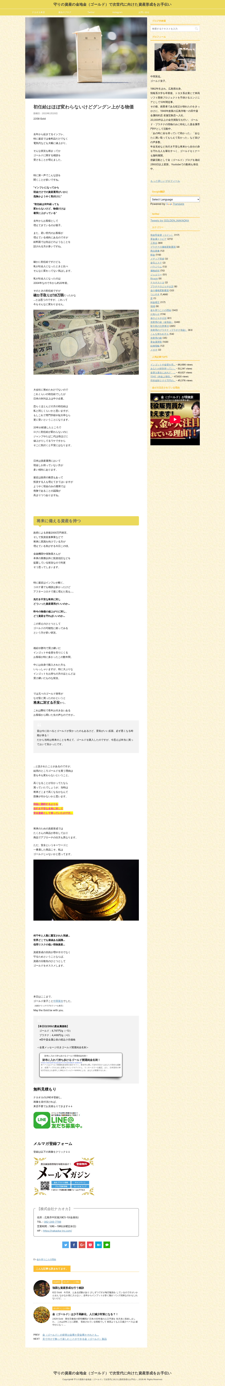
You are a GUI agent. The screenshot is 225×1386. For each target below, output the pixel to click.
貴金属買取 (156, 341)
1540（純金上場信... (161, 376)
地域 (152, 306)
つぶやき (155, 294)
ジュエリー (156, 274)
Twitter (91, 12)
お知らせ (155, 314)
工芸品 (153, 242)
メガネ (153, 349)
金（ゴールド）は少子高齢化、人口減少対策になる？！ (85, 1314)
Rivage (154, 278)
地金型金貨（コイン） (161, 235)
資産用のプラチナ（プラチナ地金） (168, 330)
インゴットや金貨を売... (162, 364)
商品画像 (155, 250)
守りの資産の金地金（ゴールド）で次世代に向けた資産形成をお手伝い (113, 4)
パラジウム (156, 266)
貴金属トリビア (158, 238)
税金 (152, 254)
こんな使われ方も (159, 333)
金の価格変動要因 (159, 290)
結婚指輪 (155, 345)
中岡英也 (58, 1001)
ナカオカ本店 (38, 12)
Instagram (117, 12)
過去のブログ (64, 12)
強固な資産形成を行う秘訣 (68, 1287)
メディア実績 (157, 258)
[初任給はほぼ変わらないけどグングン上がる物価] (98, 1245)
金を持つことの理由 (46, 1259)
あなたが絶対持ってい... (162, 368)
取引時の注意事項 (159, 326)
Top (217, 1378)
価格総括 (155, 270)
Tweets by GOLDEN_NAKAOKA (169, 220)
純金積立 (155, 302)
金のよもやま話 (158, 318)
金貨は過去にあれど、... (162, 372)
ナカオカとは (157, 282)
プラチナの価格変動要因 (163, 246)
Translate (178, 203)
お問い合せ (144, 12)
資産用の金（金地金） (161, 322)
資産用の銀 (156, 337)
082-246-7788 (52, 1221)
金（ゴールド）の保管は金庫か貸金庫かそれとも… (70, 1334)
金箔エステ (156, 262)
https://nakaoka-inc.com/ (57, 1230)
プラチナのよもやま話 (161, 286)
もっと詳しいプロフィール (165, 181)
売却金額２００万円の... (162, 380)
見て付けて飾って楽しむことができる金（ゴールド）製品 (74, 1338)
